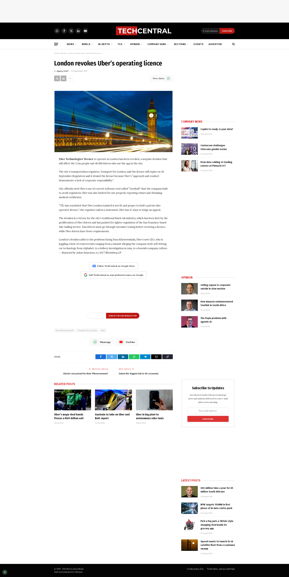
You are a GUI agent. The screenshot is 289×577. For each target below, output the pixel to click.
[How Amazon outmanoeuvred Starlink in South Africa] (189, 305)
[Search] (233, 44)
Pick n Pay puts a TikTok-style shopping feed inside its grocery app (216, 525)
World (86, 44)
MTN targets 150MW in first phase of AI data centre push (216, 506)
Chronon (78, 572)
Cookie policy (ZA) (195, 569)
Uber (103, 330)
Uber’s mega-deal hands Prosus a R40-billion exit (69, 416)
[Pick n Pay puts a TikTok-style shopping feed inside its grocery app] (189, 525)
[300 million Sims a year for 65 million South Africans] (189, 491)
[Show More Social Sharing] (70, 78)
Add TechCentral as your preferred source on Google (116, 275)
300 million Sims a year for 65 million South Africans (216, 489)
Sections (180, 44)
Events (198, 44)
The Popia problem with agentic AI (213, 320)
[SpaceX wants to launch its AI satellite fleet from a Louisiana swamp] (189, 545)
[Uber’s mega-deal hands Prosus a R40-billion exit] (72, 400)
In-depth (104, 44)
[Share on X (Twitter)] (57, 78)
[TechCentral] (144, 31)
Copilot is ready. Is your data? (216, 129)
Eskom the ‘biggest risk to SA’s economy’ (139, 373)
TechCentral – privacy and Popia (221, 569)
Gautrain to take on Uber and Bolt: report (112, 416)
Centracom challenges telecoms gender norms (213, 147)
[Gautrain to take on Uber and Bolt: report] (113, 400)
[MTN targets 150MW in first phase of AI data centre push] (189, 508)
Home (56, 53)
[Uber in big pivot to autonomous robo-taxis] (154, 400)
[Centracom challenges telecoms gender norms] (189, 149)
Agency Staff (62, 71)
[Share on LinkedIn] (63, 78)
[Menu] (56, 44)
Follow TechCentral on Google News (116, 266)
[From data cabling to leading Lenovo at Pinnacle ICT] (189, 166)
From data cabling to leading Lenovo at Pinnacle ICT (216, 164)
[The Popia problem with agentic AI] (189, 322)
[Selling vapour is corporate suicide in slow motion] (189, 288)
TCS (120, 44)
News (70, 44)
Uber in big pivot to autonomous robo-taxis (150, 416)
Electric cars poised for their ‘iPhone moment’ (85, 373)
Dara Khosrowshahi (65, 330)
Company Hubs (157, 44)
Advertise (215, 44)
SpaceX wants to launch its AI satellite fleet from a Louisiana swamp (217, 545)
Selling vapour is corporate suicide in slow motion (215, 286)
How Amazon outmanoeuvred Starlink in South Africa (216, 303)
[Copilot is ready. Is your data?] (189, 133)
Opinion (135, 44)
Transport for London (87, 330)
